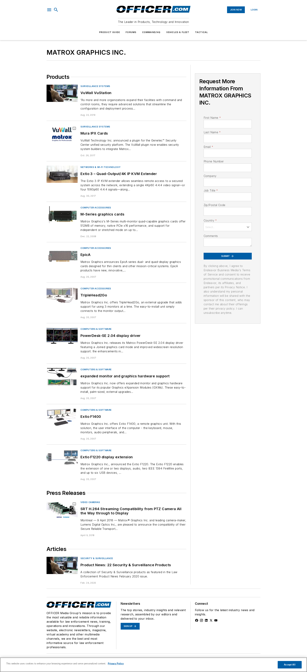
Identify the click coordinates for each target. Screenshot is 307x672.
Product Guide (109, 32)
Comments (211, 236)
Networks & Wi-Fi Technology (100, 167)
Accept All (289, 664)
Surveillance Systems (95, 86)
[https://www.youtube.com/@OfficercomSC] (216, 620)
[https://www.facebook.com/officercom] (196, 620)
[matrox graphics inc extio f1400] (62, 417)
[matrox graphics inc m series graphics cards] (62, 214)
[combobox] (228, 227)
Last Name (212, 132)
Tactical (201, 32)
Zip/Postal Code (214, 205)
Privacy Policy (116, 663)
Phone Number (214, 161)
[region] (153, 664)
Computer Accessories (95, 207)
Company (210, 176)
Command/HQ (151, 32)
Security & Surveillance (96, 558)
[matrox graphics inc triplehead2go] (62, 295)
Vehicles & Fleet (177, 32)
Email (208, 147)
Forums (131, 32)
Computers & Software (96, 329)
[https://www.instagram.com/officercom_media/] (201, 620)
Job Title (211, 190)
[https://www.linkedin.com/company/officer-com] (206, 620)
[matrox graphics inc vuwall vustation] (62, 93)
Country (210, 220)
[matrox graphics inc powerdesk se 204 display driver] (62, 336)
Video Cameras (90, 502)
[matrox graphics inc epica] (62, 255)
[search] (56, 9)
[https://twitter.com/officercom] (211, 620)
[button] (49, 9)
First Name (212, 117)
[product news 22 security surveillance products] (62, 565)
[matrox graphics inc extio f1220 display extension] (62, 457)
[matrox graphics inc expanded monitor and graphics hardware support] (62, 376)
